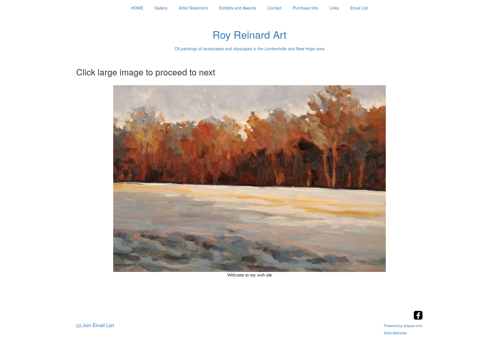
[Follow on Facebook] (418, 318)
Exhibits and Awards (237, 8)
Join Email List (98, 325)
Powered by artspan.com (403, 325)
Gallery (160, 8)
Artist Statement (193, 8)
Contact (274, 8)
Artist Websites (395, 332)
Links (334, 8)
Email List (359, 8)
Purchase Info (305, 8)
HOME (137, 8)
